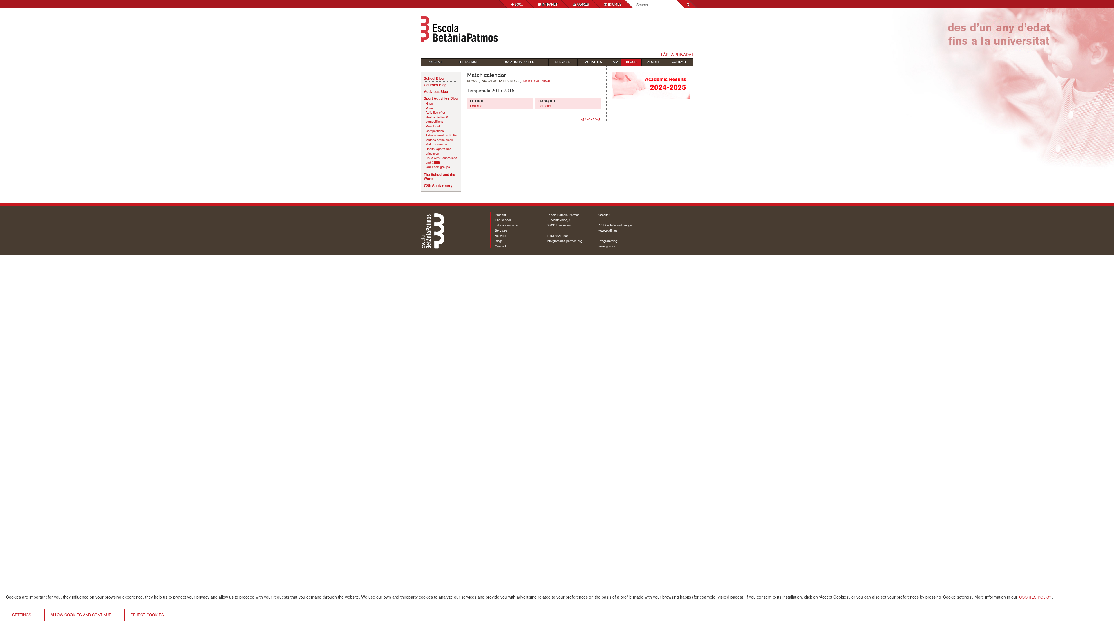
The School (468, 62)
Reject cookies (147, 614)
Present (435, 62)
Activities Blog (436, 91)
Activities (593, 62)
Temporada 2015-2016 (490, 90)
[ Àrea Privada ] (677, 54)
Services (562, 62)
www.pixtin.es (608, 230)
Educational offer (506, 225)
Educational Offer (518, 62)
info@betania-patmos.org (564, 240)
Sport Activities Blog (441, 98)
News (430, 103)
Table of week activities (442, 135)
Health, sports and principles (438, 151)
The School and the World (439, 176)
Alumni (653, 62)
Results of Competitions (435, 128)
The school (503, 219)
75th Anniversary (438, 185)
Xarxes (582, 4)
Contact (679, 62)
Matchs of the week (439, 140)
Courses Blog (435, 85)
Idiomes (614, 4)
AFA (615, 62)
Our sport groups (438, 167)
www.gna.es (607, 246)
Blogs (631, 62)
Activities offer (435, 112)
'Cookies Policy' (1035, 597)
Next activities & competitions (437, 119)
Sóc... (518, 4)
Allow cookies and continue (80, 614)
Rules (430, 108)
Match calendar (436, 144)
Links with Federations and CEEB (441, 160)
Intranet (549, 4)
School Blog (434, 78)
